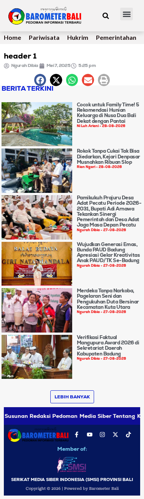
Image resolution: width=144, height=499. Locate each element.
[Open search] (106, 15)
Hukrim (77, 37)
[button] (126, 14)
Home (12, 37)
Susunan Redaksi (28, 416)
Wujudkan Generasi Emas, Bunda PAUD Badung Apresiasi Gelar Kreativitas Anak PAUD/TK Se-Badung (108, 252)
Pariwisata (44, 37)
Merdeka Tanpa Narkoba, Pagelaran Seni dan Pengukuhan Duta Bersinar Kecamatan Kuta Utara (108, 298)
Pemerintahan (116, 37)
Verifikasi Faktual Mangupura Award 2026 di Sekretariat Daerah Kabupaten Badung (108, 345)
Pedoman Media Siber (81, 416)
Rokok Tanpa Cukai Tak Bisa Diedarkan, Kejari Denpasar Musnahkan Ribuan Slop (108, 156)
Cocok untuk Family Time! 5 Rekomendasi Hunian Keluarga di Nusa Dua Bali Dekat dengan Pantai (108, 112)
